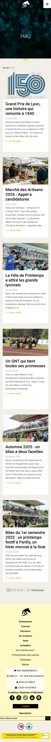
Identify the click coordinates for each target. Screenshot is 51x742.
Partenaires (25, 659)
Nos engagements (27, 670)
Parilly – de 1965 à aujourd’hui (26, 676)
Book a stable (27, 682)
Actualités (25, 645)
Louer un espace (27, 687)
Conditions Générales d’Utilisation (25, 692)
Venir (25, 640)
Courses (25, 626)
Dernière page (37, 590)
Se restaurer (25, 636)
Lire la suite (15, 141)
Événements (25, 621)
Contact (25, 706)
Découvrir (25, 631)
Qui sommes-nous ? (25, 650)
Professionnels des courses (25, 655)
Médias (25, 664)
